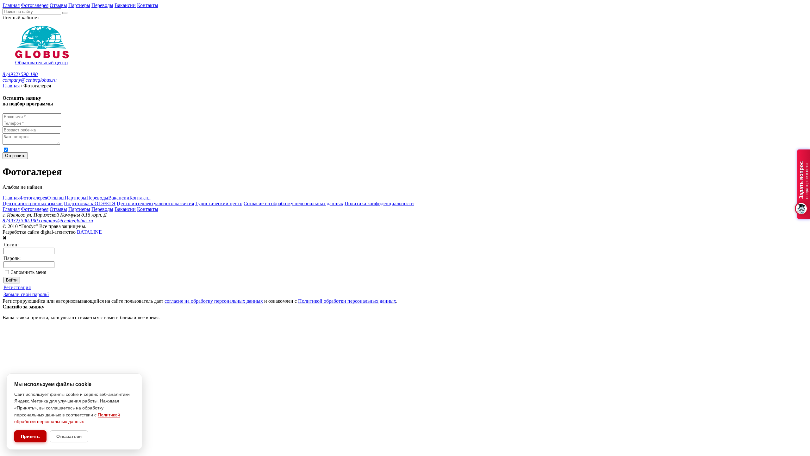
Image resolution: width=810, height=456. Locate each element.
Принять (30, 436)
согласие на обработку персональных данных (72, 149)
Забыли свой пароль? (26, 294)
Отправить (15, 155)
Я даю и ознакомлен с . (132, 149)
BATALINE (89, 232)
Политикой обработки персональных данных (206, 149)
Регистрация (17, 287)
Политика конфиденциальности (379, 203)
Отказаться (69, 436)
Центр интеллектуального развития (155, 203)
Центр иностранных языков (33, 203)
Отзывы (58, 5)
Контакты (147, 5)
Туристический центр (218, 203)
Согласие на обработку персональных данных (293, 203)
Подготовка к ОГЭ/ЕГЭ (89, 203)
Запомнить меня (28, 272)
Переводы (102, 5)
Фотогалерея (34, 5)
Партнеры (79, 5)
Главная (11, 5)
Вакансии (125, 5)
